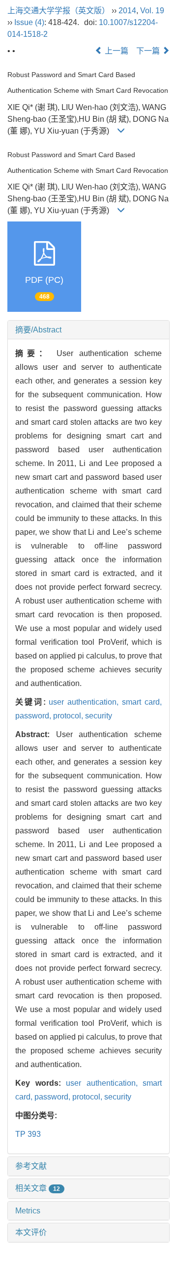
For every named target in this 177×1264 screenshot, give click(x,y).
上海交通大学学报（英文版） (58, 10)
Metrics (27, 1211)
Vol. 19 (152, 10)
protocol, (69, 716)
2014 (127, 10)
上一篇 (115, 51)
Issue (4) (29, 22)
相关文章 (37, 1188)
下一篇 (149, 51)
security (98, 716)
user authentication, (85, 702)
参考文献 (31, 1166)
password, (34, 716)
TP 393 (28, 1134)
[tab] (88, 330)
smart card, (142, 702)
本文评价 (31, 1232)
